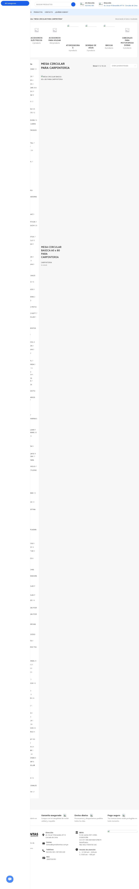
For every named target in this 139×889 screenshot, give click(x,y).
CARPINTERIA (46, 262)
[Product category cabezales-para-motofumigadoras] (127, 37)
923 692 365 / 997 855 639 (55, 852)
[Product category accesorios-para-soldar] (55, 35)
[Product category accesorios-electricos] (37, 35)
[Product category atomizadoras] (73, 39)
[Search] (73, 4)
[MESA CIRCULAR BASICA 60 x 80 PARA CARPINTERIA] (52, 157)
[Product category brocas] (109, 37)
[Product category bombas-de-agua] (91, 39)
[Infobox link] (53, 815)
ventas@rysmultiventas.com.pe (57, 845)
